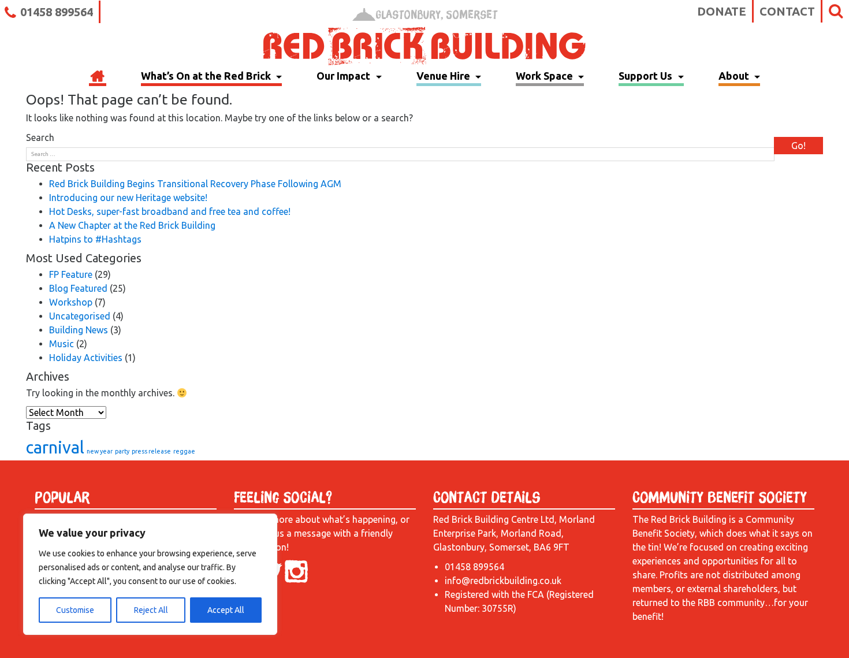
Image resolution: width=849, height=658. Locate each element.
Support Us (647, 75)
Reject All (151, 610)
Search (40, 137)
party (122, 451)
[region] (150, 574)
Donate (721, 11)
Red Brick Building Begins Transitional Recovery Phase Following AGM (195, 184)
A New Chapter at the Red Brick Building (132, 225)
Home (97, 77)
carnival (55, 447)
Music (61, 344)
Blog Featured (78, 288)
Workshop (70, 302)
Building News (78, 330)
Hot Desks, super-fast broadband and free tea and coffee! (170, 211)
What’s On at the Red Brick (207, 75)
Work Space (545, 75)
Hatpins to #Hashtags (95, 239)
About (734, 75)
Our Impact (344, 75)
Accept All (225, 610)
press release (151, 451)
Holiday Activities (85, 357)
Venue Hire (444, 75)
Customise (75, 610)
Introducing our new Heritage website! (128, 197)
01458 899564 (56, 11)
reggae (184, 451)
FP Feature (70, 274)
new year (100, 451)
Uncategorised (79, 316)
